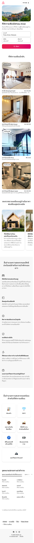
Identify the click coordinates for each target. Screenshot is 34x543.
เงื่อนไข (21, 536)
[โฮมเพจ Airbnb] (3, 2)
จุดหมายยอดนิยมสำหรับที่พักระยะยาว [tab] (12, 474)
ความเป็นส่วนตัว (13, 536)
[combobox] (16, 35)
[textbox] (9, 41)
